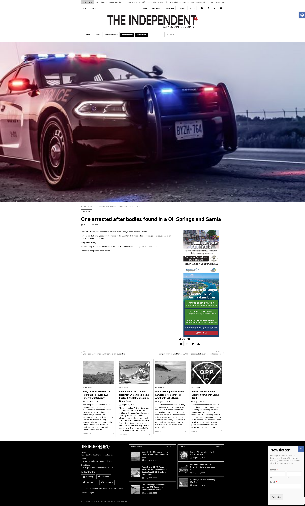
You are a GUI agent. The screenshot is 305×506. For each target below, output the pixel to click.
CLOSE (301, 449)
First (271, 478)
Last (288, 478)
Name (274, 470)
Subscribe (276, 497)
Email (273, 482)
